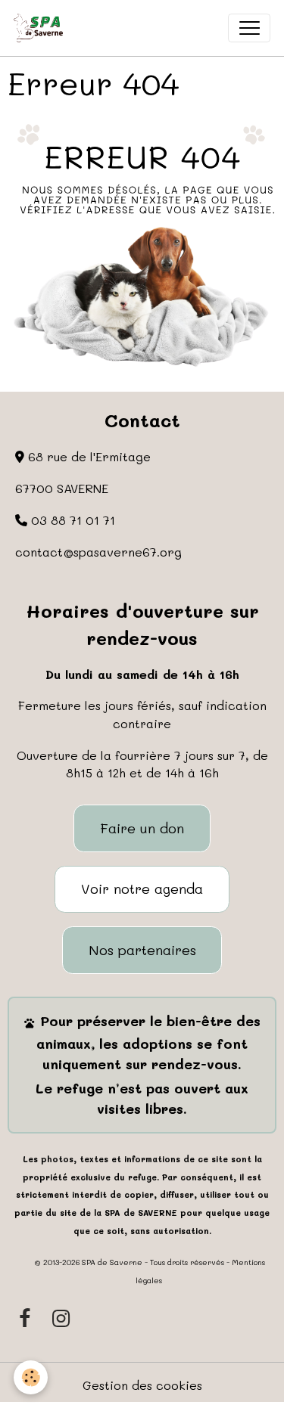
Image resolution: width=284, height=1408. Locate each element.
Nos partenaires (142, 950)
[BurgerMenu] (249, 28)
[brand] (42, 28)
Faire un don (142, 828)
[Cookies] (31, 1377)
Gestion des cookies (142, 1385)
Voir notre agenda (142, 888)
